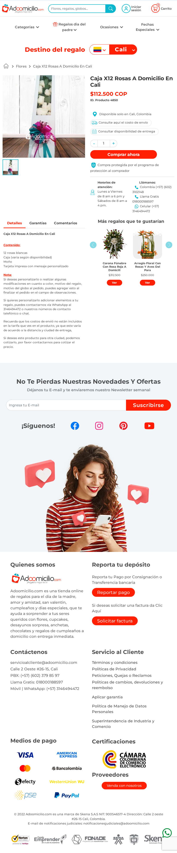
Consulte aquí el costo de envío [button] (123, 122)
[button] (10, 167)
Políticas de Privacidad (114, 669)
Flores (21, 66)
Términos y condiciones (114, 662)
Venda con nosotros (124, 786)
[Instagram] (99, 425)
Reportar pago (113, 592)
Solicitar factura (115, 621)
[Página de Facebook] (75, 425)
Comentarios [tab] (65, 223)
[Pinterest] (123, 425)
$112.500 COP (108, 94)
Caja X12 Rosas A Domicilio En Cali (62, 66)
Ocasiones (109, 27)
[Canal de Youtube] (149, 425)
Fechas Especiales (145, 27)
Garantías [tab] (38, 223)
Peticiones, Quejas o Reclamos (122, 675)
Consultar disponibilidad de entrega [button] (126, 131)
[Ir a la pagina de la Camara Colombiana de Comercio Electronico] (124, 759)
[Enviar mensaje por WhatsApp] (167, 832)
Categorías (25, 27)
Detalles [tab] (14, 223)
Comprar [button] (123, 154)
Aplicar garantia (107, 697)
